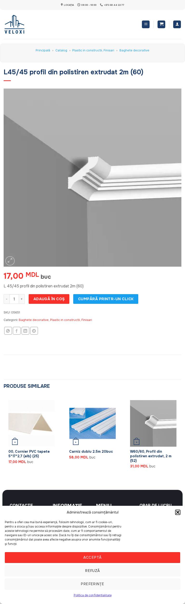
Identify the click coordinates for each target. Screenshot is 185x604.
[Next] (181, 438)
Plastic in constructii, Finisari (93, 50)
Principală (43, 50)
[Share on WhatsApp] (8, 331)
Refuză (92, 570)
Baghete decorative (134, 50)
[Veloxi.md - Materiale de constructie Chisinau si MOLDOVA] (19, 24)
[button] (177, 512)
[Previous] (3, 438)
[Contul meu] (177, 24)
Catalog (61, 50)
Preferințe (92, 584)
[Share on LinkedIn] (25, 331)
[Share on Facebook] (17, 331)
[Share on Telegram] (34, 331)
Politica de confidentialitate (93, 595)
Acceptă (92, 557)
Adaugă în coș (49, 299)
